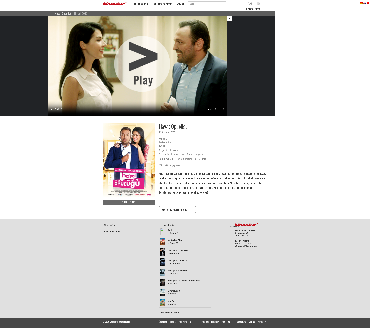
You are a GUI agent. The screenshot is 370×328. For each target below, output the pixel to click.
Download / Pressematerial (174, 209)
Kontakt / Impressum (257, 321)
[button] (229, 18)
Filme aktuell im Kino (112, 231)
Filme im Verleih (140, 4)
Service (180, 4)
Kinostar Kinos (253, 9)
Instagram (204, 321)
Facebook (193, 321)
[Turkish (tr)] (368, 2)
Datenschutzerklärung (236, 321)
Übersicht (163, 321)
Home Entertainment (162, 4)
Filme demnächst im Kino (169, 312)
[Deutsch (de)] (361, 2)
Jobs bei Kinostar (218, 321)
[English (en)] (364, 2)
